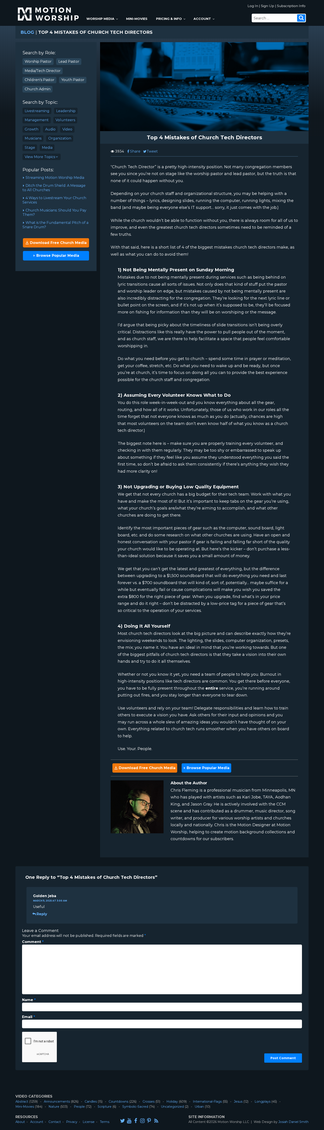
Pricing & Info (169, 19)
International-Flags (207, 1102)
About (20, 1122)
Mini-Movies (136, 19)
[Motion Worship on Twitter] (122, 1120)
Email (28, 1017)
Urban (199, 1107)
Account (202, 19)
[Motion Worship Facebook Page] (135, 1120)
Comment (33, 942)
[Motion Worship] (48, 10)
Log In (253, 6)
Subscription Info (291, 6)
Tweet (152, 151)
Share (135, 151)
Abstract (21, 1102)
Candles (91, 1102)
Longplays (262, 1102)
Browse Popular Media (57, 255)
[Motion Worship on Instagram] (142, 1120)
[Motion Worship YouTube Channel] (129, 1120)
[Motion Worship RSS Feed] (156, 1121)
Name (29, 1000)
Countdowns (118, 1102)
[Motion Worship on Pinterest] (149, 1120)
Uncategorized (172, 1107)
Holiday (172, 1102)
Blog (27, 32)
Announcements (57, 1102)
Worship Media (100, 19)
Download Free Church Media (58, 243)
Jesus (238, 1102)
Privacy (71, 1122)
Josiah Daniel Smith (293, 1122)
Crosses (149, 1102)
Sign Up (267, 6)
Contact (54, 1122)
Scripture (105, 1107)
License (89, 1122)
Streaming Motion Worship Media (54, 177)
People (79, 1107)
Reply (42, 914)
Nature (53, 1107)
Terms (104, 1122)
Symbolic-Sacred (135, 1107)
